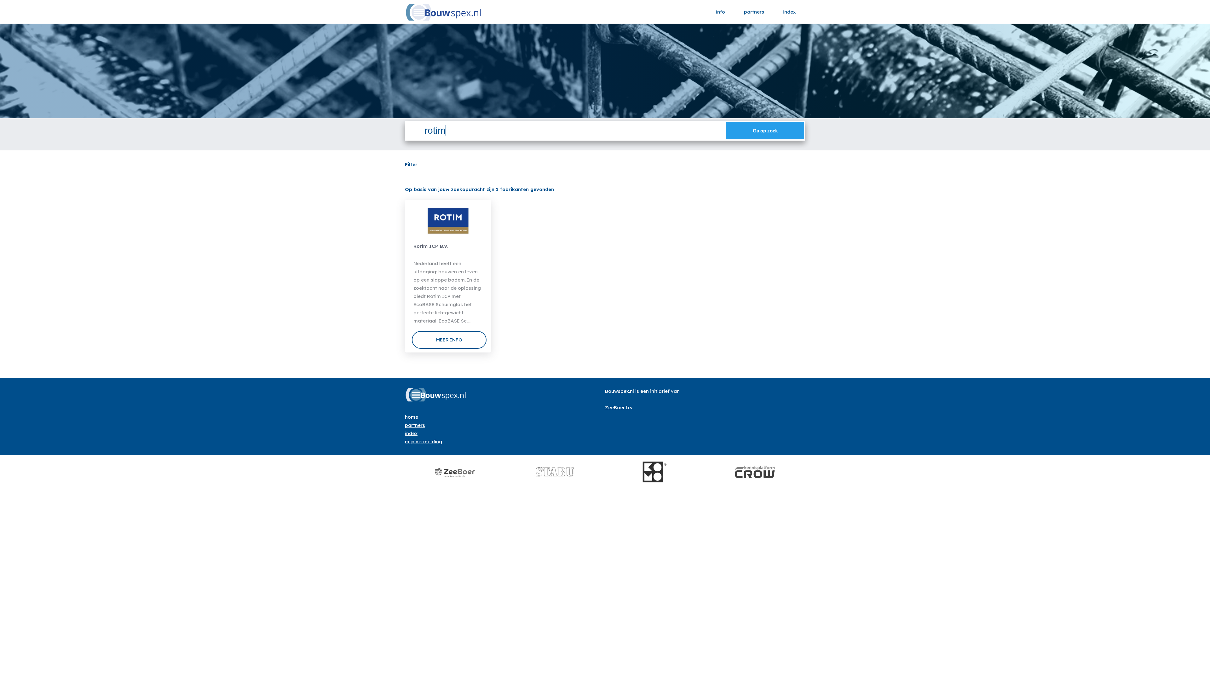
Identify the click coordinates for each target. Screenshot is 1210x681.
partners (754, 12)
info (720, 12)
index (789, 12)
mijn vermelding (423, 442)
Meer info (449, 340)
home (411, 417)
